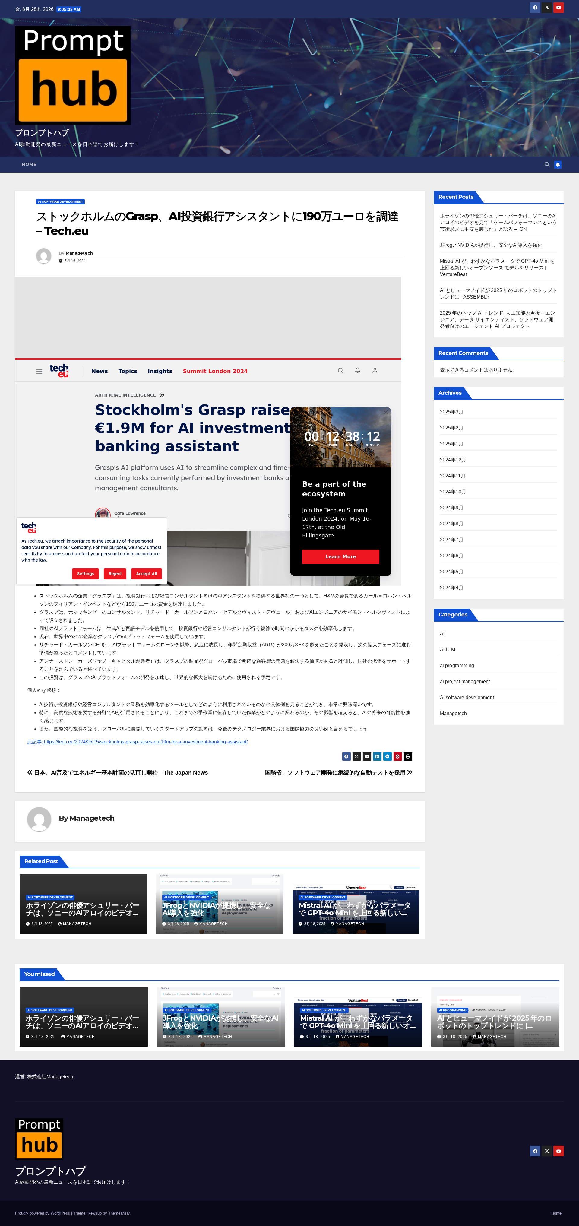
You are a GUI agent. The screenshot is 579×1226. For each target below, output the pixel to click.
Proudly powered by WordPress (43, 1213)
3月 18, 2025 (44, 1036)
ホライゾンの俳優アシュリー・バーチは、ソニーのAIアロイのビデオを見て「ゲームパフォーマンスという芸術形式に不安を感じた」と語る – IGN (498, 222)
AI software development (60, 201)
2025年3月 (452, 411)
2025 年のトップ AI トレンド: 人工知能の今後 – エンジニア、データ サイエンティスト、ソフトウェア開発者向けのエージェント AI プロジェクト (497, 319)
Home (29, 164)
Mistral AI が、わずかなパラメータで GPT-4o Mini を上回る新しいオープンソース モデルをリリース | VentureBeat (497, 267)
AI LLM (447, 649)
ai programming (457, 665)
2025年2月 (452, 427)
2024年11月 (453, 475)
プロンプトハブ (41, 133)
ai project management (465, 681)
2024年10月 (453, 491)
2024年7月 (452, 539)
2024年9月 (452, 507)
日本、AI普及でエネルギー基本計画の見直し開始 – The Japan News (120, 772)
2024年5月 (452, 571)
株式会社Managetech (50, 1076)
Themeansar (119, 1213)
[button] (547, 164)
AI (442, 633)
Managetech (79, 253)
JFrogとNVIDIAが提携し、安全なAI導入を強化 (216, 909)
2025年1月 (452, 443)
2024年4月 (452, 587)
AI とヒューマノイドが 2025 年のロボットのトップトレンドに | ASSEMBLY (494, 1026)
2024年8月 (452, 523)
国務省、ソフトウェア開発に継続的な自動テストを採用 (336, 772)
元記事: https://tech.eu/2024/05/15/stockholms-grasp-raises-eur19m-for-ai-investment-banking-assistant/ (137, 741)
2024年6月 (452, 555)
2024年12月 (453, 459)
